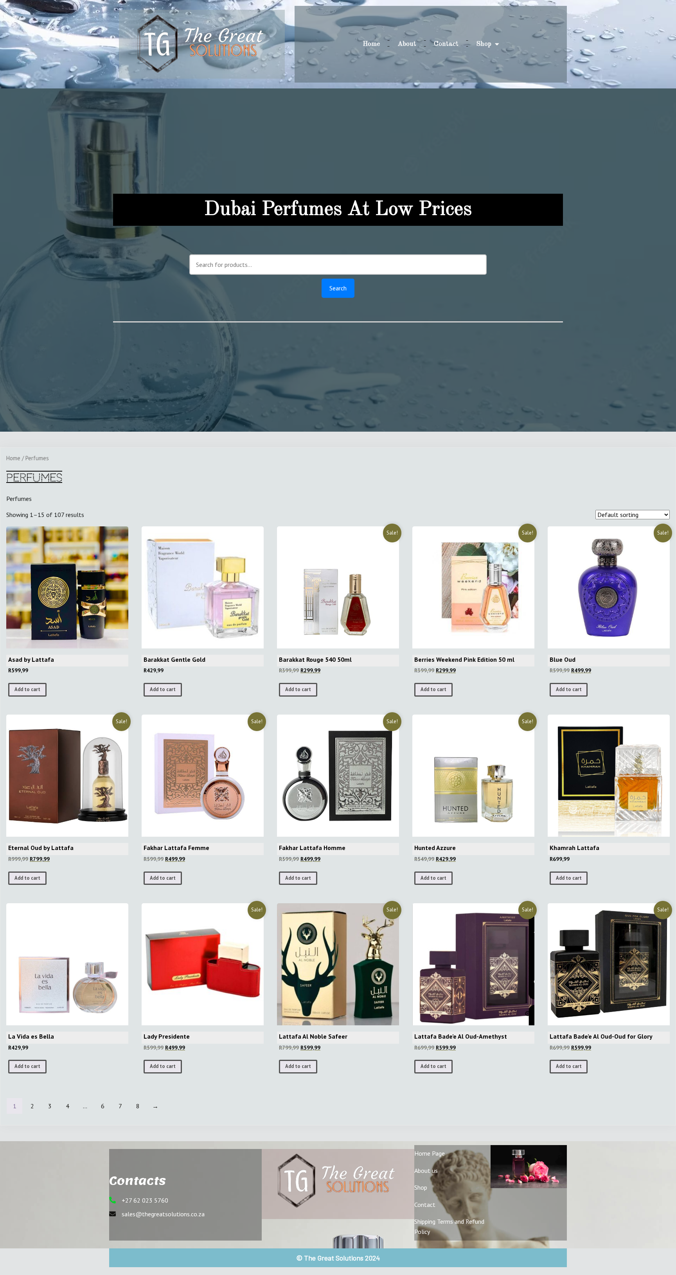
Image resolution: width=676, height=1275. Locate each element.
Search (338, 288)
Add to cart (27, 689)
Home (13, 458)
